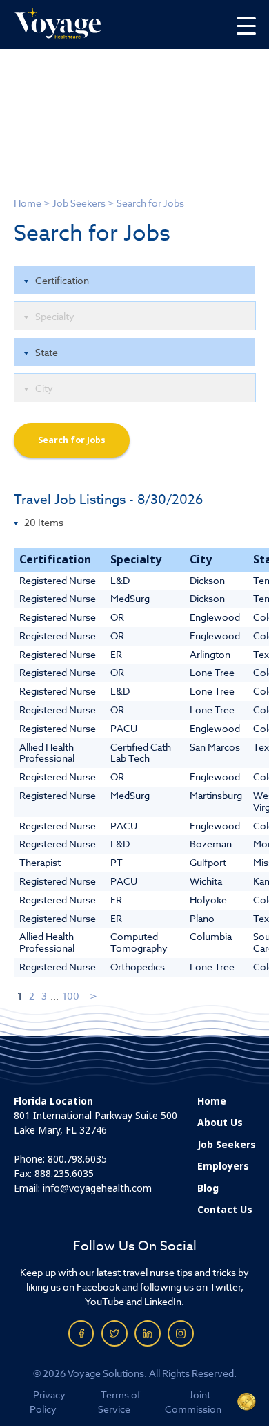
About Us (220, 1122)
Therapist (40, 862)
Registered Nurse (57, 580)
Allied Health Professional (46, 752)
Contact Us (224, 1210)
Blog (208, 1188)
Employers (223, 1166)
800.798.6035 (77, 1159)
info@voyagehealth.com (97, 1188)
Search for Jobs (72, 440)
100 (70, 995)
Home (27, 202)
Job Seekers (79, 202)
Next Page (94, 995)
